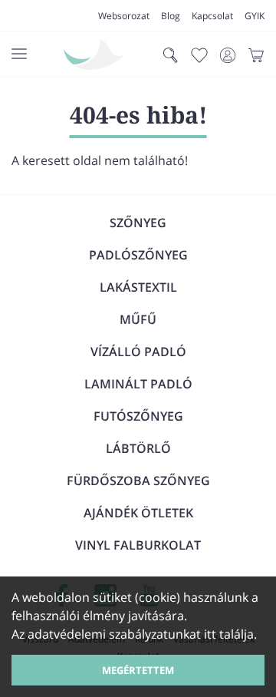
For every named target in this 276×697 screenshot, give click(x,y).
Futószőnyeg (138, 416)
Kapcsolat (212, 15)
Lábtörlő (138, 448)
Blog (170, 15)
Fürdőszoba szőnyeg (138, 480)
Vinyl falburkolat (138, 545)
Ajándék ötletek (138, 512)
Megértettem (138, 670)
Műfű (138, 319)
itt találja (229, 634)
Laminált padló (138, 383)
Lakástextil (138, 287)
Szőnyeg (138, 222)
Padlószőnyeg (138, 254)
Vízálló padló (138, 351)
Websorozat (124, 15)
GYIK (254, 15)
